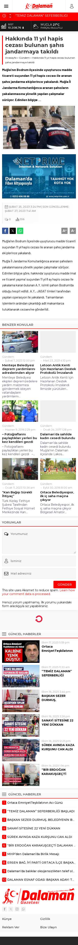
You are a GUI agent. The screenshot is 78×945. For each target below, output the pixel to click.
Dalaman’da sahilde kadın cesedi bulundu (57, 436)
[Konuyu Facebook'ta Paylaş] (5, 231)
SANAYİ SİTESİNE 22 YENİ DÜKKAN (57, 722)
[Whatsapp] (23, 909)
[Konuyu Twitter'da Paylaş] (13, 231)
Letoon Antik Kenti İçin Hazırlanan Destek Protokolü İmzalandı (58, 369)
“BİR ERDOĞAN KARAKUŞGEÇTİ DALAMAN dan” (54, 774)
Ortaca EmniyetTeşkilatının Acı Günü (57, 651)
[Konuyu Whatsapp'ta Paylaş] (20, 231)
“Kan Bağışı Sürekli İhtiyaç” (17, 494)
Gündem (24, 57)
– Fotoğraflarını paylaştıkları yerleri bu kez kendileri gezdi (19, 438)
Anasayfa (10, 57)
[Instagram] (17, 909)
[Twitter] (10, 909)
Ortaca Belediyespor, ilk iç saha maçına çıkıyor (57, 496)
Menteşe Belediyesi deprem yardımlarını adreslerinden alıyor (18, 369)
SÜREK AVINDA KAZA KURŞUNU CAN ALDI (58, 747)
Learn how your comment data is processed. (38, 592)
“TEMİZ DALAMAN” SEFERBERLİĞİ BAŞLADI (57, 675)
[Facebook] (4, 909)
